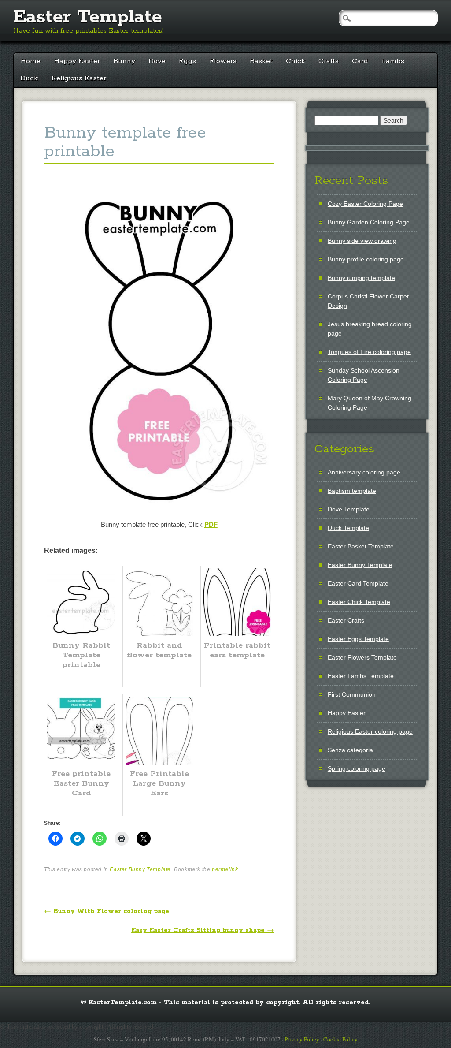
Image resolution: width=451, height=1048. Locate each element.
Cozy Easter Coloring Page (365, 203)
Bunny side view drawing (362, 240)
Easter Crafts (346, 620)
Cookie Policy (340, 1039)
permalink (225, 869)
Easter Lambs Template (361, 675)
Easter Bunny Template (140, 869)
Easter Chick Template (359, 601)
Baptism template (352, 490)
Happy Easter (77, 61)
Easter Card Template (358, 583)
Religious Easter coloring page (370, 731)
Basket (261, 61)
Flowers (223, 61)
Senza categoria (350, 749)
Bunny (124, 61)
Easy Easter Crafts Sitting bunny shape (202, 930)
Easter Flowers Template (362, 657)
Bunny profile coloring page (366, 259)
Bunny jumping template (361, 277)
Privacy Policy (302, 1039)
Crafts (328, 61)
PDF (211, 524)
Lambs (392, 61)
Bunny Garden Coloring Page (369, 222)
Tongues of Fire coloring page (369, 351)
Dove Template (349, 509)
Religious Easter (78, 78)
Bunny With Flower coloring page (106, 911)
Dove (157, 61)
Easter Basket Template (361, 546)
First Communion (352, 694)
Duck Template (348, 527)
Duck (29, 78)
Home (30, 61)
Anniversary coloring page (364, 472)
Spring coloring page (356, 768)
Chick (295, 61)
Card (360, 61)
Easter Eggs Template (358, 638)
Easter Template (87, 17)
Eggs (187, 61)
